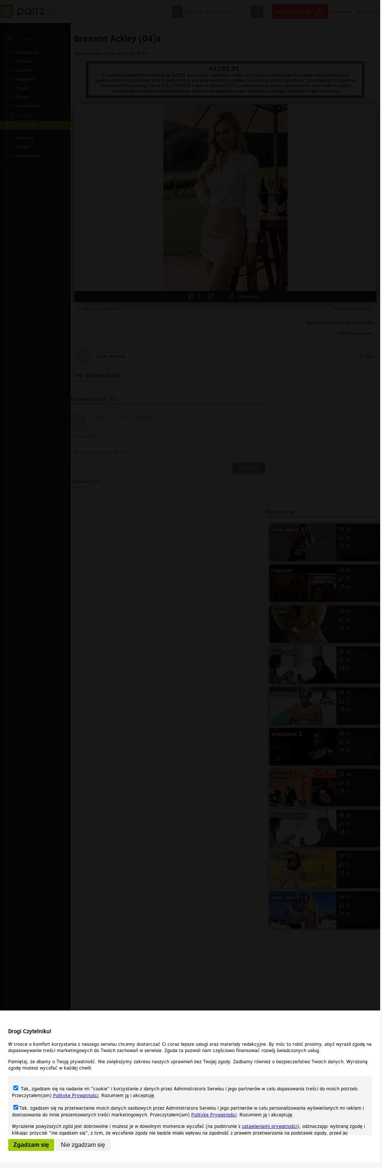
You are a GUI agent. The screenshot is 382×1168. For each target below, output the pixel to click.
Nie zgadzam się (83, 1145)
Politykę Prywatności (75, 1095)
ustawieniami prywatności (269, 1126)
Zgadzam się (31, 1145)
